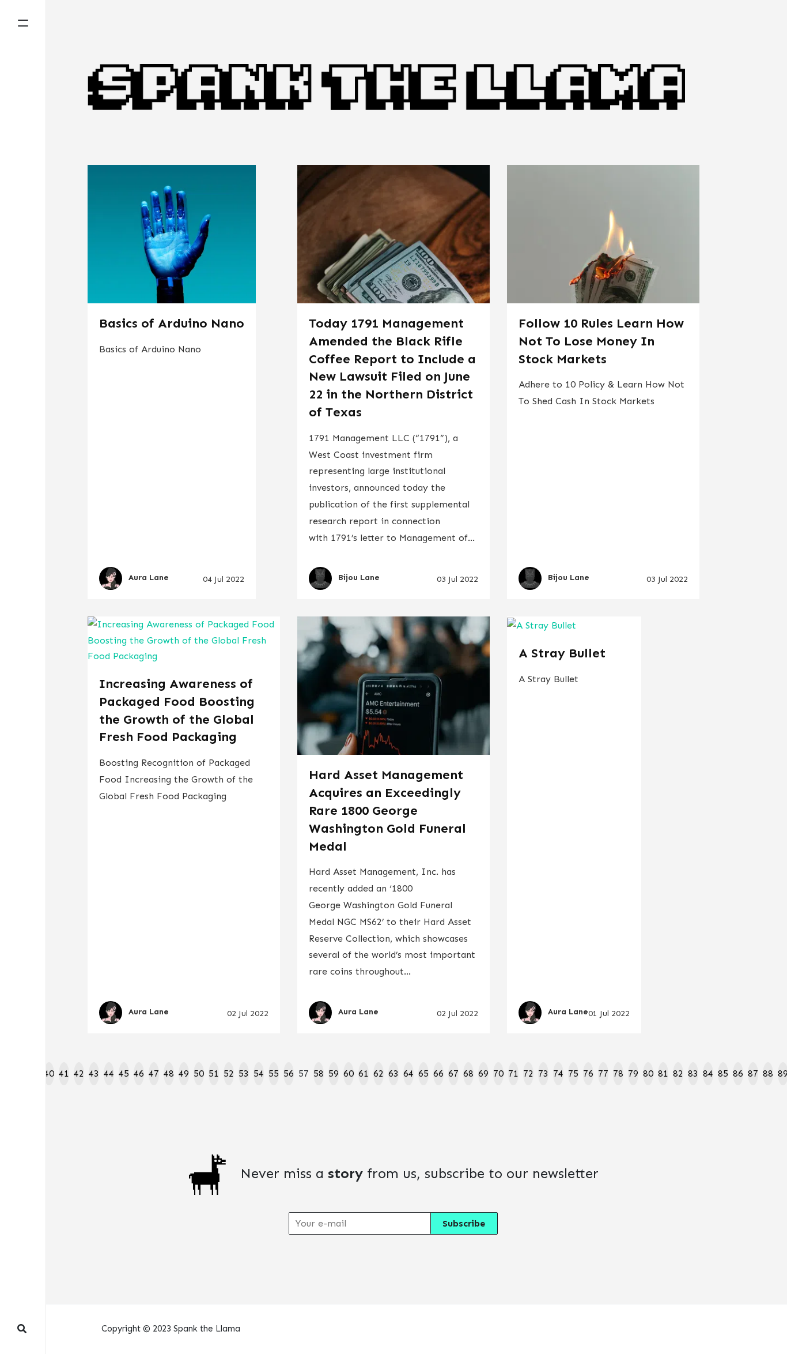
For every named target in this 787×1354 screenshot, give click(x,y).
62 (378, 1073)
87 (753, 1073)
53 (244, 1073)
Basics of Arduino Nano (171, 323)
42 (79, 1073)
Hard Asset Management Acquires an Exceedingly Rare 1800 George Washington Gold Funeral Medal (387, 810)
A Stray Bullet (562, 653)
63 (393, 1073)
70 (498, 1073)
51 (214, 1073)
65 (423, 1073)
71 (513, 1073)
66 (438, 1073)
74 (558, 1073)
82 (678, 1073)
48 (169, 1073)
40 (49, 1073)
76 (588, 1073)
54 (258, 1073)
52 (229, 1073)
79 (633, 1073)
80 (648, 1073)
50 (199, 1073)
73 (543, 1073)
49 (184, 1073)
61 (363, 1073)
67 (453, 1073)
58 (318, 1073)
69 (483, 1073)
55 (273, 1073)
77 (603, 1073)
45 (124, 1073)
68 (468, 1073)
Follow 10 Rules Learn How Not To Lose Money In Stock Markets (601, 341)
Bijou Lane (359, 578)
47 (154, 1073)
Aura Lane (148, 578)
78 (618, 1073)
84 (708, 1073)
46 (139, 1073)
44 (109, 1073)
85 (723, 1073)
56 (288, 1073)
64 (408, 1073)
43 (94, 1073)
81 (663, 1073)
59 (333, 1073)
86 (738, 1073)
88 (768, 1073)
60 (348, 1073)
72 (528, 1073)
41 (64, 1073)
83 (693, 1073)
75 (573, 1073)
